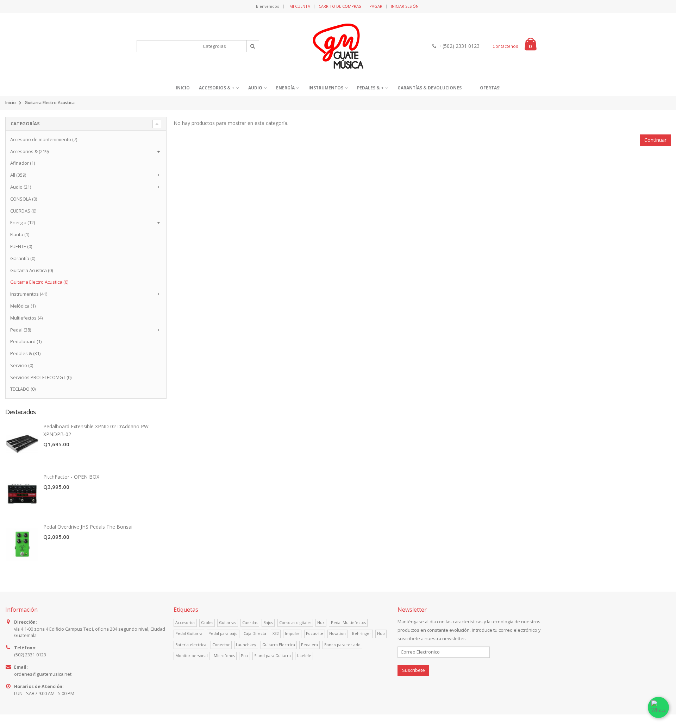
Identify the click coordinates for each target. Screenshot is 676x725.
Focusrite (314, 633)
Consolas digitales (295, 622)
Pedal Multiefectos (348, 622)
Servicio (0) (21, 365)
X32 (276, 633)
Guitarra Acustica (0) (31, 270)
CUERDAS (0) (23, 211)
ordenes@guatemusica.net (42, 674)
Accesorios (185, 622)
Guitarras (227, 622)
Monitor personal (191, 655)
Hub (381, 633)
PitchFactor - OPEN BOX (71, 476)
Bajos (268, 622)
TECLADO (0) (23, 389)
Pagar (375, 6)
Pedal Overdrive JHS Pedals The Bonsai (87, 526)
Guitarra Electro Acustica (50, 103)
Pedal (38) (20, 330)
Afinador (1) (22, 163)
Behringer (361, 633)
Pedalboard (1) (26, 341)
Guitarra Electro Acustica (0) (39, 282)
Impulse (292, 633)
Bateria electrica (190, 644)
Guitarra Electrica (278, 644)
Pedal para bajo (223, 633)
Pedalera (309, 644)
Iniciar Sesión (405, 6)
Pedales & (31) (25, 353)
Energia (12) (22, 222)
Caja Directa (255, 633)
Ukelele (304, 655)
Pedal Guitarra (188, 633)
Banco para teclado (342, 644)
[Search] (253, 46)
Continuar (655, 140)
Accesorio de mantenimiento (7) (43, 139)
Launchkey (246, 644)
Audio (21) (20, 187)
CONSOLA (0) (23, 199)
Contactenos (505, 46)
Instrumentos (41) (28, 294)
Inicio (10, 103)
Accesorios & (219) (29, 151)
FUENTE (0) (21, 246)
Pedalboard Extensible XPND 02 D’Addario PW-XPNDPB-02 (96, 430)
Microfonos (224, 655)
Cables (207, 622)
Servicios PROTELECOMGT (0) (40, 377)
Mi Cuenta (299, 6)
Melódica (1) (23, 306)
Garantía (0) (22, 258)
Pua (244, 655)
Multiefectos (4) (26, 318)
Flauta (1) (19, 234)
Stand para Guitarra (272, 655)
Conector (221, 644)
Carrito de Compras (340, 6)
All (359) (18, 175)
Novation (337, 633)
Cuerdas (249, 622)
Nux (321, 622)
